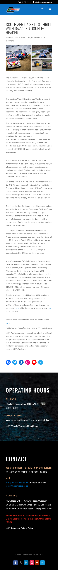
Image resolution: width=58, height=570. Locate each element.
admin (10, 37)
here (17, 308)
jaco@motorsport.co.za (17, 485)
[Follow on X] (21, 562)
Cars (28, 37)
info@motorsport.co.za (17, 482)
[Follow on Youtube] (37, 562)
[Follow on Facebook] (15, 562)
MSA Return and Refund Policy (19, 528)
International (36, 37)
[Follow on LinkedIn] (26, 562)
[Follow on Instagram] (32, 562)
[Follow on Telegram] (42, 562)
